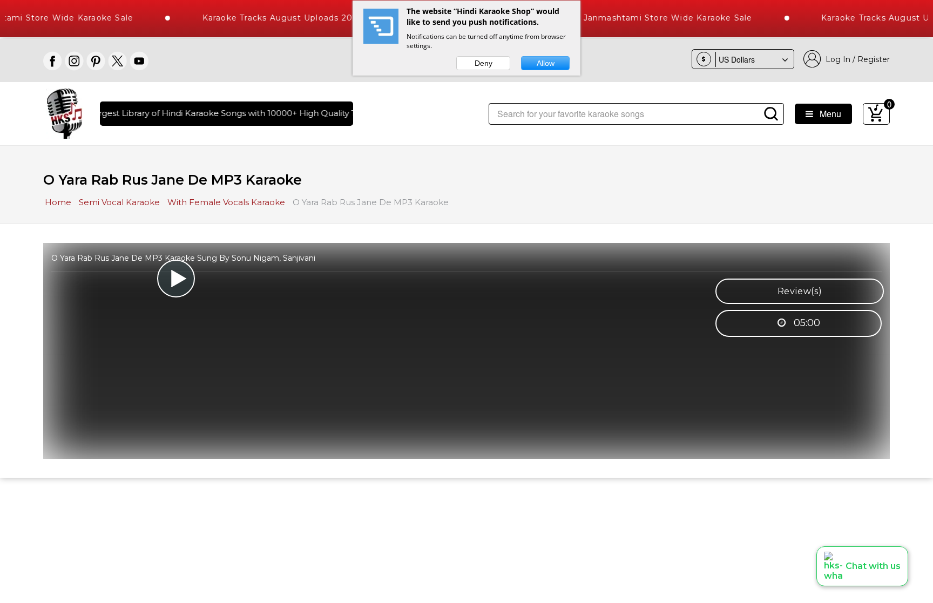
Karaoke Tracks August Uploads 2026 (271, 18)
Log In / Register (855, 59)
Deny (483, 63)
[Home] (64, 112)
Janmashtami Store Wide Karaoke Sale (656, 18)
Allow (546, 63)
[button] (862, 566)
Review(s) (800, 291)
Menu (827, 113)
